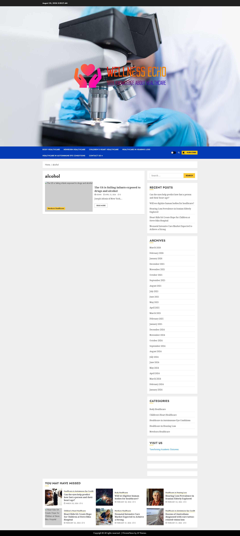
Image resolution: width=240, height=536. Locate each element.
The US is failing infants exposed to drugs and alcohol (117, 189)
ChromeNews (128, 533)
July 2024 (154, 357)
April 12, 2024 (110, 195)
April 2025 (155, 307)
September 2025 (157, 280)
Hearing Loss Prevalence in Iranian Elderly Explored (180, 497)
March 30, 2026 (72, 504)
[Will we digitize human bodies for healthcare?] (104, 497)
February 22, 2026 (175, 502)
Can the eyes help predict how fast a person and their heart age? (78, 497)
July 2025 (154, 291)
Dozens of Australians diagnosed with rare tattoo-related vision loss (180, 517)
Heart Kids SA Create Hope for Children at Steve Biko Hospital (78, 517)
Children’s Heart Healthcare (103, 149)
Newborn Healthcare (74, 149)
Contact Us (95, 155)
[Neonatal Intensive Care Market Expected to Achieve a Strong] (104, 516)
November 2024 (157, 335)
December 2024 (157, 329)
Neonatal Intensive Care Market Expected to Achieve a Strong (129, 517)
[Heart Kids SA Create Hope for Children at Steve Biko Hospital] (53, 516)
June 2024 (154, 362)
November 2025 (157, 269)
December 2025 (157, 264)
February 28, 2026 (124, 502)
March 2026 (155, 247)
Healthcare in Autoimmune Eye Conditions (63, 155)
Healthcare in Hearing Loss (136, 149)
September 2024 (157, 346)
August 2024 (155, 351)
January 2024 (156, 389)
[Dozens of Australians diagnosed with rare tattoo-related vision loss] (155, 516)
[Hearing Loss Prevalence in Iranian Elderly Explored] (155, 497)
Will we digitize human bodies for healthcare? (172, 203)
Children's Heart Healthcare (163, 414)
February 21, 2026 (124, 523)
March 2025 (155, 313)
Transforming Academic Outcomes (164, 449)
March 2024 (155, 378)
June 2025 (154, 296)
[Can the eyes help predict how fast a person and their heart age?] (53, 497)
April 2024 (155, 373)
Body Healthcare (51, 149)
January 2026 (156, 258)
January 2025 (156, 324)
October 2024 (156, 340)
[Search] (178, 152)
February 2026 (157, 253)
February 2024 (157, 384)
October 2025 (156, 275)
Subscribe (191, 152)
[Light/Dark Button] (173, 152)
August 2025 (155, 285)
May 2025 (154, 302)
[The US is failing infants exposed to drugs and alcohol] (69, 197)
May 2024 (154, 367)
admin (99, 195)
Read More (101, 205)
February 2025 (157, 318)
